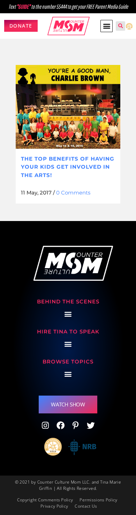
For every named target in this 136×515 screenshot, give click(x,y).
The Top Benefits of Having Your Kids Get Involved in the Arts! (67, 166)
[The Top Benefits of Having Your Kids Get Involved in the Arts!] (68, 107)
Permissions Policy (98, 500)
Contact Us (86, 506)
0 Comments (73, 192)
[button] (106, 26)
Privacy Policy (54, 506)
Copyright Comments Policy (45, 500)
